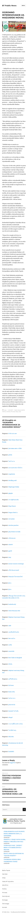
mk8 (9, 625)
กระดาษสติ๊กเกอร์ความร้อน (15, 724)
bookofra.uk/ (12, 604)
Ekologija (5, 900)
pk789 (10, 455)
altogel (10, 717)
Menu (23, 5)
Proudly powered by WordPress (18, 912)
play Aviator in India (14, 531)
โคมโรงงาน (11, 461)
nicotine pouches (13, 525)
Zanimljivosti (6, 896)
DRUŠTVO (5, 885)
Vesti (20, 411)
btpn (5, 410)
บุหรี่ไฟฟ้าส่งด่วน (12, 679)
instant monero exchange (16, 563)
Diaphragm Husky (13, 487)
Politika (8, 411)
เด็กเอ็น (10, 664)
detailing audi (12, 480)
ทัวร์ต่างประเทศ (12, 433)
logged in (12, 762)
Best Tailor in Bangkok (15, 657)
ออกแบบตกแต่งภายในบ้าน (15, 467)
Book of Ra (11, 692)
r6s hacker (11, 519)
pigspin (10, 493)
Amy (9, 557)
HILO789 (11, 736)
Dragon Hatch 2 (13, 512)
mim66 (10, 544)
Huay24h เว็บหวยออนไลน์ (15, 576)
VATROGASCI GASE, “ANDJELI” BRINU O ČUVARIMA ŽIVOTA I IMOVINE (13, 847)
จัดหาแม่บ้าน (11, 638)
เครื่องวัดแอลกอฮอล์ (13, 570)
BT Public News (9, 6)
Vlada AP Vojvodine (8, 881)
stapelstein (11, 474)
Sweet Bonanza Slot (14, 610)
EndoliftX (11, 751)
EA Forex (11, 685)
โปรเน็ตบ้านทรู (12, 730)
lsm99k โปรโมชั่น (13, 711)
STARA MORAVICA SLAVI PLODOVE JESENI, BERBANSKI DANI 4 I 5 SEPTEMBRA (14, 833)
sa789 (10, 645)
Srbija (16, 411)
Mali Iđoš (4, 874)
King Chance (12, 506)
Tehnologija (5, 903)
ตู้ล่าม (9, 583)
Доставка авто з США (15, 448)
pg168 (10, 551)
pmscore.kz (11, 704)
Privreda (13, 411)
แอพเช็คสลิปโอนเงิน (13, 632)
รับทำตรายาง (11, 698)
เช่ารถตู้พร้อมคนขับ (13, 499)
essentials (11, 651)
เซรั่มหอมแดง (12, 538)
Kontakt (4, 907)
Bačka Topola (17, 410)
